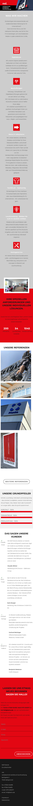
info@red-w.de (8, 710)
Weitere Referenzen (16, 482)
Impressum (5, 797)
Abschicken (23, 754)
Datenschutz (6, 800)
